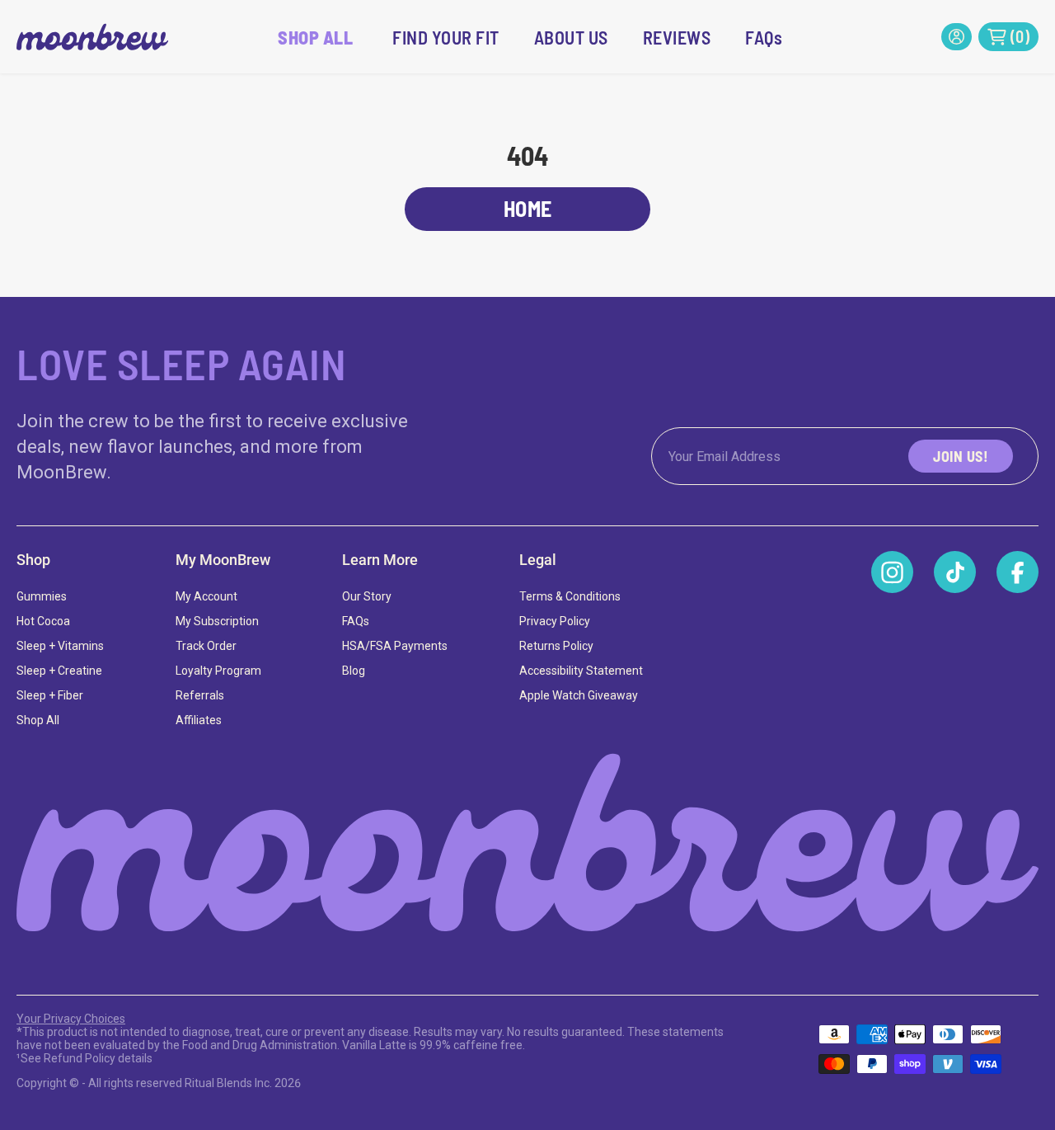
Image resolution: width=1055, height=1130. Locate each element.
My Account (206, 596)
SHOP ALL (315, 37)
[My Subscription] (956, 36)
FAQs (763, 37)
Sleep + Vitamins (60, 645)
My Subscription (217, 621)
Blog (353, 670)
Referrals (200, 695)
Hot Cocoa (43, 621)
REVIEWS (677, 37)
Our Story (367, 596)
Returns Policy (556, 645)
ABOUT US (571, 37)
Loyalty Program (218, 670)
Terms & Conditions (570, 596)
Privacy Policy (554, 621)
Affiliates (199, 720)
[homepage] (92, 36)
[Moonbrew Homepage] (527, 843)
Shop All (37, 720)
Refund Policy (79, 1058)
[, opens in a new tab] (892, 572)
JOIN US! (960, 456)
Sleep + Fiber (49, 695)
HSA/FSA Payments (395, 645)
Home (528, 208)
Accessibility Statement (581, 670)
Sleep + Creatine (59, 670)
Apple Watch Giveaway (578, 695)
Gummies (41, 596)
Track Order (206, 645)
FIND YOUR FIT (445, 37)
